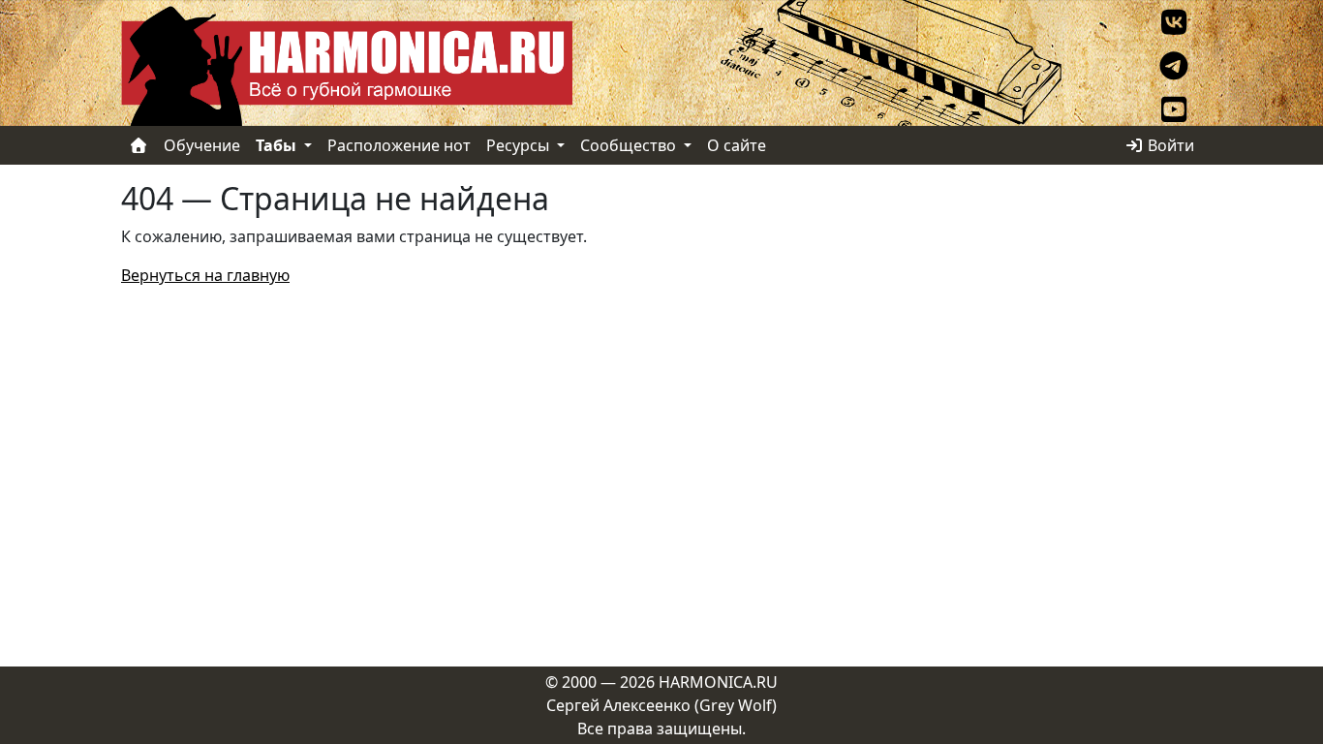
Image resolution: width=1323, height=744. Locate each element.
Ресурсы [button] (519, 145)
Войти (1169, 145)
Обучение (202, 145)
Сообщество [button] (630, 145)
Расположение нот (399, 145)
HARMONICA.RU (718, 682)
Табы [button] (278, 145)
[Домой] (138, 145)
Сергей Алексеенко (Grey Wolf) (661, 705)
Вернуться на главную (205, 275)
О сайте (736, 145)
